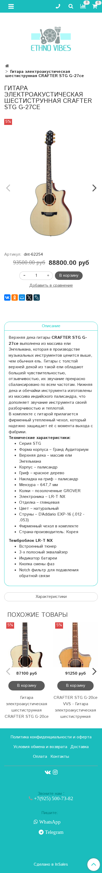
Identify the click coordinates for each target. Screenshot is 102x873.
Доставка (79, 747)
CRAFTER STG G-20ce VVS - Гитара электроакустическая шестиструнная (76, 707)
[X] (29, 297)
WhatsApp (49, 822)
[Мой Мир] (22, 297)
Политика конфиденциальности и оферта (51, 737)
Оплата (40, 757)
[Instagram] (55, 772)
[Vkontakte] (48, 772)
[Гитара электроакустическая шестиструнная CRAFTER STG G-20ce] (26, 644)
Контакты (59, 757)
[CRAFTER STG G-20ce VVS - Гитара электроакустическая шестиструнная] (75, 644)
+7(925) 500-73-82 (53, 798)
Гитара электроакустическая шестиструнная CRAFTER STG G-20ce (27, 707)
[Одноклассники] (15, 297)
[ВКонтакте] (7, 297)
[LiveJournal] (36, 297)
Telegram (54, 832)
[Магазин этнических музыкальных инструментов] (51, 36)
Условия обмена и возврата (40, 747)
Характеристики (51, 597)
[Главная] (7, 66)
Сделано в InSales (51, 864)
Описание (51, 326)
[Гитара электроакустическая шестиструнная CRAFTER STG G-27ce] (51, 183)
